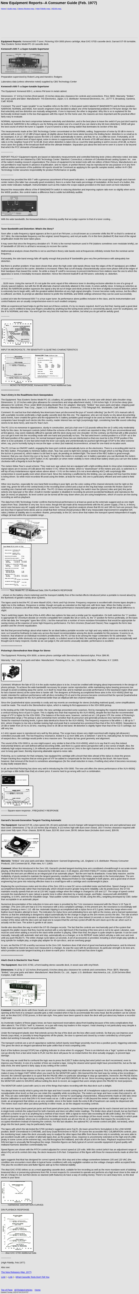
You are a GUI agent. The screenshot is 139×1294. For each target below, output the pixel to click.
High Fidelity (41, 9)
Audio (9, 9)
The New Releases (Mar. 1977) (16, 1272)
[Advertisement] (58, 23)
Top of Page (7, 1290)
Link (3, 1277)
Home (3, 9)
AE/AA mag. (57, 9)
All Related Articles (23, 1290)
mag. (14, 9)
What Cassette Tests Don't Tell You (32, 1277)
